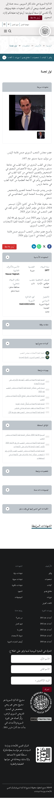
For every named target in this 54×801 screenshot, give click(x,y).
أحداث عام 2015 (46, 642)
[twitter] (44, 247)
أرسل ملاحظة (35, 18)
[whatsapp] (39, 247)
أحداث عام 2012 (46, 624)
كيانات (43, 57)
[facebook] (49, 247)
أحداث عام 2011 (46, 618)
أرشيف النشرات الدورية (14, 642)
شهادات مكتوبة (17, 585)
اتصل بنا (19, 630)
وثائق (50, 57)
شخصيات (26, 46)
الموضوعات (18, 597)
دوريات (17, 57)
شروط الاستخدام (17, 636)
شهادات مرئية (18, 573)
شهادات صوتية (17, 579)
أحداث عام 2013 (46, 630)
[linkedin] (34, 247)
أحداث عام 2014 (46, 636)
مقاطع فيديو (26, 57)
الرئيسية (49, 46)
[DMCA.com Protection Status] (41, 718)
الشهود (20, 591)
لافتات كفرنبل (7, 57)
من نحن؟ (19, 618)
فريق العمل (19, 624)
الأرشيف (38, 46)
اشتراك (47, 689)
